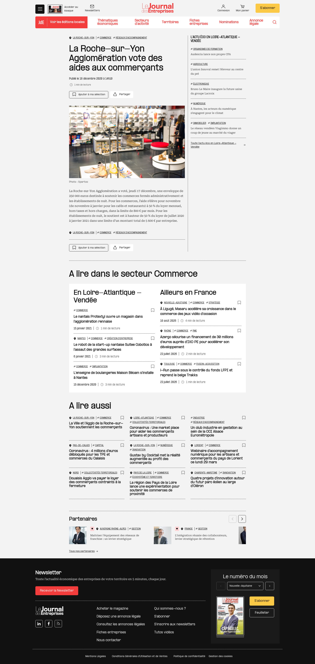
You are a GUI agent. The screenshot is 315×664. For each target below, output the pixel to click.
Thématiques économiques (107, 22)
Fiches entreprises (199, 22)
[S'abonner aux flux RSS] (58, 623)
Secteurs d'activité (142, 22)
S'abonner (267, 8)
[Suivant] (242, 519)
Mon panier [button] (242, 10)
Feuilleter (262, 613)
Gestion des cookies (220, 656)
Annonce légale (256, 22)
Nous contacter (109, 640)
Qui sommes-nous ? (170, 609)
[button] (88, 94)
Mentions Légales (95, 656)
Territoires (170, 22)
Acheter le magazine (112, 609)
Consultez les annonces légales (121, 624)
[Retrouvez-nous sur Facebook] (48, 623)
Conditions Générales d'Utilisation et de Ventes (139, 656)
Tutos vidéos (164, 632)
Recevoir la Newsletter (57, 590)
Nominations (229, 22)
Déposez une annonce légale (119, 616)
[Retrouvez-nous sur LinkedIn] (39, 623)
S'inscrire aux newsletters (174, 624)
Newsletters (92, 10)
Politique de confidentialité (189, 656)
